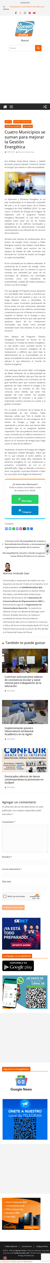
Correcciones (27, 1246)
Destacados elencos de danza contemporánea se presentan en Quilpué (24, 779)
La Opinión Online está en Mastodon (16, 1261)
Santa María (28, 126)
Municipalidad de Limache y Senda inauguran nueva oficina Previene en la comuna (24, 554)
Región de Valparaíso (13, 126)
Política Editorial (11, 1246)
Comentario (8, 822)
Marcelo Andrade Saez (26, 152)
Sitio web (6, 881)
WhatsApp (27, 501)
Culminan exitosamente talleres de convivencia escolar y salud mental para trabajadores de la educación (24, 681)
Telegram (26, 512)
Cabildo (8, 122)
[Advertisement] (25, 78)
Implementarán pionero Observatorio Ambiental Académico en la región (19, 731)
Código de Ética (42, 1246)
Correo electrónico (12, 869)
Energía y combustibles (22, 122)
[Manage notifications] (5, 1258)
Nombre (7, 856)
